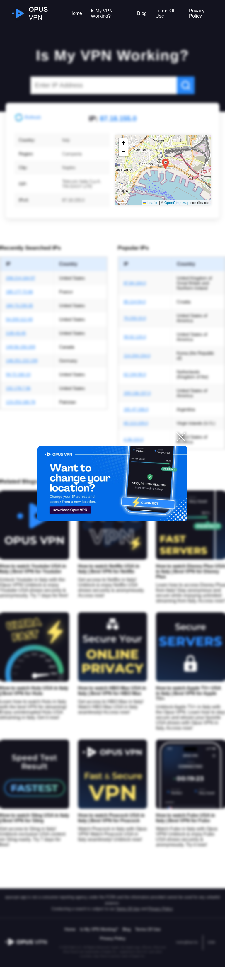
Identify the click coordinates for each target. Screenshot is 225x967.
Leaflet (152, 202)
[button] (165, 164)
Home (75, 13)
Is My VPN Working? (102, 13)
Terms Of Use (165, 13)
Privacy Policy (196, 13)
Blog (142, 13)
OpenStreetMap (177, 202)
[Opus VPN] (113, 483)
